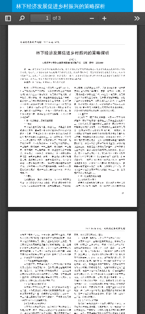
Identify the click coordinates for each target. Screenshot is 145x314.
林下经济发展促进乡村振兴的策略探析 (60, 6)
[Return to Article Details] (6, 6)
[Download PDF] (139, 6)
